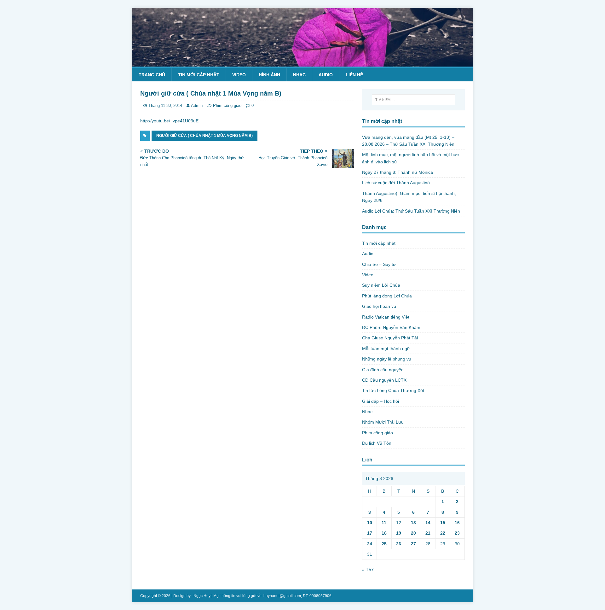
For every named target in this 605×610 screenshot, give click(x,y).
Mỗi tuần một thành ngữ (386, 348)
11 (384, 522)
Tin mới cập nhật (198, 74)
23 (457, 533)
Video (239, 74)
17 (369, 533)
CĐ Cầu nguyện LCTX (384, 380)
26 (398, 543)
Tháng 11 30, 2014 (165, 105)
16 (457, 522)
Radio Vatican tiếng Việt (385, 317)
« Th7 (368, 569)
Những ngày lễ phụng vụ (386, 358)
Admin (197, 105)
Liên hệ (354, 74)
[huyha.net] (302, 62)
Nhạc (299, 74)
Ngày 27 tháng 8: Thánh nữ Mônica (397, 172)
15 (442, 522)
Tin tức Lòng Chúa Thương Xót (393, 390)
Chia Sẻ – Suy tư (379, 264)
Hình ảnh (269, 74)
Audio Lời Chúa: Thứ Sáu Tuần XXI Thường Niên (411, 211)
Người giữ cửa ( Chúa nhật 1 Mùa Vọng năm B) (204, 135)
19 (398, 533)
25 (384, 543)
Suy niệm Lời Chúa (381, 285)
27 (413, 543)
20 (413, 533)
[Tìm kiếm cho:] (413, 99)
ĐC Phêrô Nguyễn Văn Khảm (391, 327)
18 (384, 533)
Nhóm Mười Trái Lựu (383, 422)
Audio (326, 74)
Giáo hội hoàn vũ (379, 306)
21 (427, 533)
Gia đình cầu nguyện (383, 369)
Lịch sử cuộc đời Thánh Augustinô (396, 182)
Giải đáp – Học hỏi (380, 401)
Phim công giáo (227, 105)
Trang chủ (152, 74)
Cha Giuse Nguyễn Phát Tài (390, 337)
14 (427, 522)
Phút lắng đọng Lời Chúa (387, 295)
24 (369, 543)
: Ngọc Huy (201, 596)
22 (442, 533)
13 (413, 522)
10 (369, 522)
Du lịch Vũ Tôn (376, 443)
